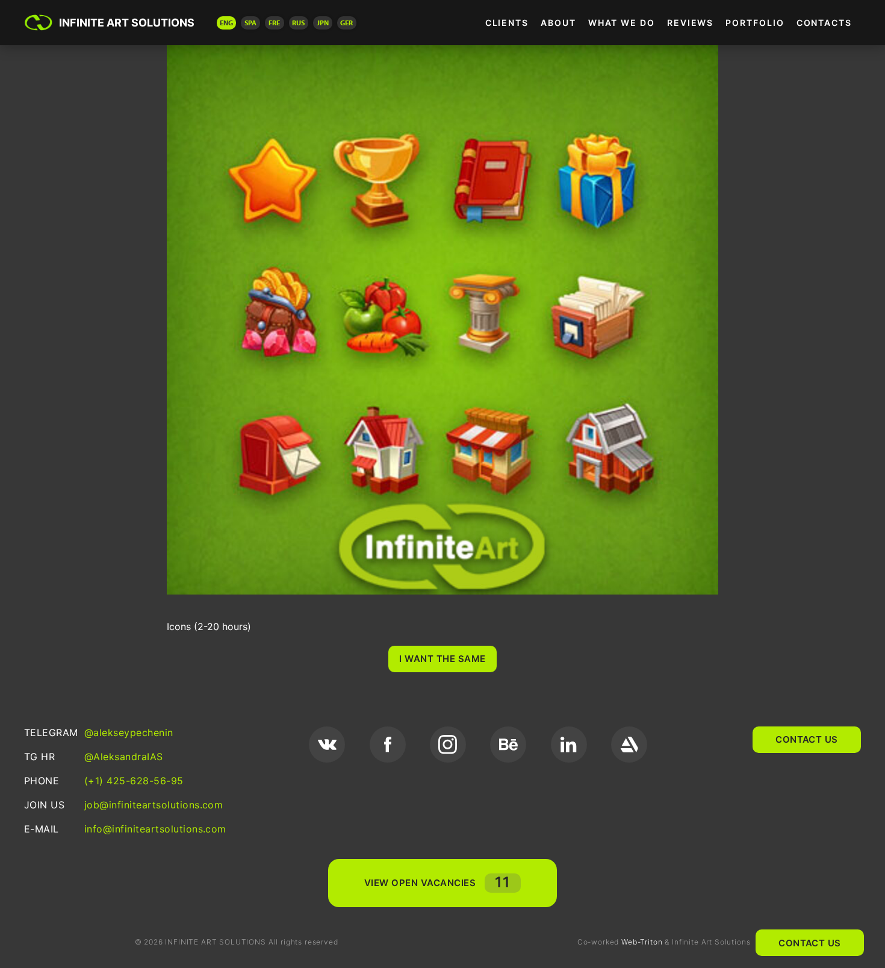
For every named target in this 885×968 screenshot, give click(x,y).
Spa (250, 22)
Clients (507, 22)
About (558, 22)
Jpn (323, 22)
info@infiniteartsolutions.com (155, 829)
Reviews (690, 22)
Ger (346, 22)
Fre (274, 22)
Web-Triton (641, 941)
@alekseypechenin (128, 732)
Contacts (824, 22)
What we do (621, 22)
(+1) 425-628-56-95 (134, 781)
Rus (298, 22)
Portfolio (754, 22)
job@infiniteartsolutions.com (153, 805)
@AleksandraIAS (123, 757)
